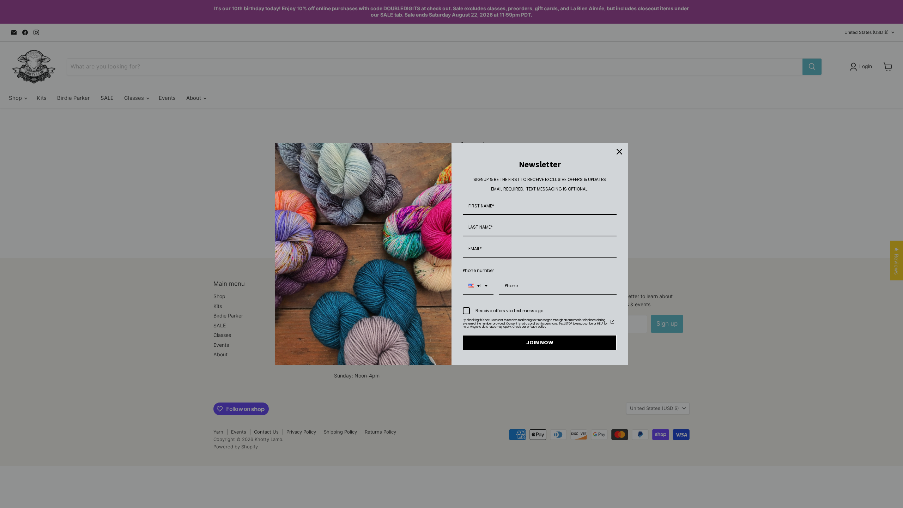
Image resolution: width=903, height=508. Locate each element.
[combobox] (478, 286)
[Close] (619, 151)
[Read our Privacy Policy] (612, 322)
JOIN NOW (539, 342)
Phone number (478, 270)
